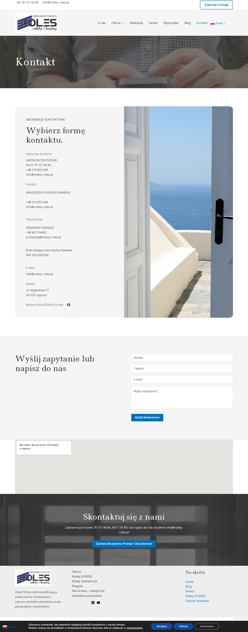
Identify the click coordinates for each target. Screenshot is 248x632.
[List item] (68, 304)
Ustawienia (206, 626)
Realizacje (136, 23)
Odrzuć (183, 626)
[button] (216, 5)
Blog (187, 23)
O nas (102, 23)
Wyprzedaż (171, 23)
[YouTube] (98, 602)
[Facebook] (231, 23)
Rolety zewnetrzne (84, 581)
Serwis (153, 23)
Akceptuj (161, 626)
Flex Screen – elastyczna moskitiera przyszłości (88, 593)
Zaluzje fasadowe (197, 601)
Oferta (115, 23)
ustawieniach (134, 628)
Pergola (77, 586)
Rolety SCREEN (82, 576)
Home (189, 582)
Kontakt (202, 23)
